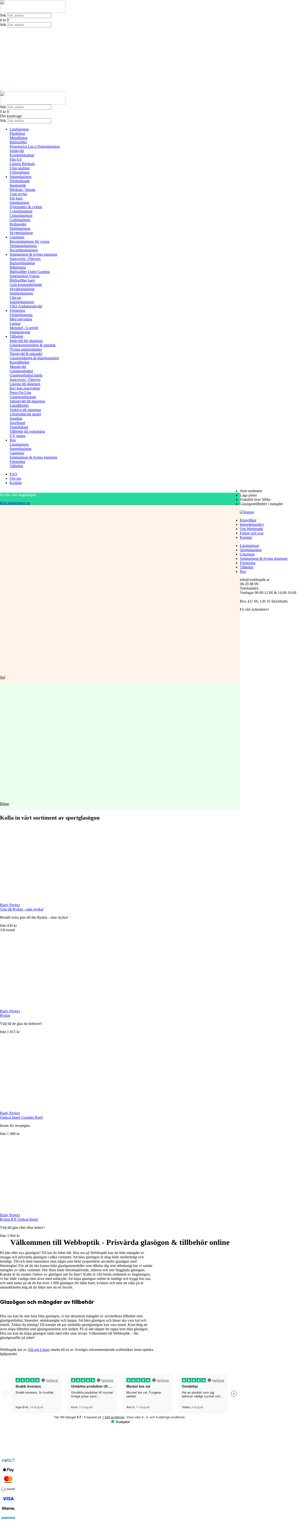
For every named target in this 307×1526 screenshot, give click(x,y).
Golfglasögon (20, 220)
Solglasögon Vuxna (24, 276)
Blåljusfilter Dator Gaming (30, 272)
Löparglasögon (21, 215)
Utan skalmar (20, 168)
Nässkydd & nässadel (26, 354)
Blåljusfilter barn (22, 280)
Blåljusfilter (18, 142)
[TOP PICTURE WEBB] (0, 89)
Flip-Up (16, 159)
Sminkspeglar (20, 332)
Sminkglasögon (21, 293)
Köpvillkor (248, 520)
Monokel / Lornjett (24, 328)
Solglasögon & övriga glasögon (33, 254)
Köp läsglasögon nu (15, 503)
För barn (16, 198)
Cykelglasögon (21, 211)
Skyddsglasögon (22, 289)
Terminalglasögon (23, 246)
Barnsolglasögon (22, 263)
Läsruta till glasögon (25, 384)
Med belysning (21, 319)
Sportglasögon (20, 177)
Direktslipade (20, 181)
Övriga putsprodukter (26, 349)
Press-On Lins (20, 392)
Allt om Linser (39, 1350)
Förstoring (17, 310)
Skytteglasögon (21, 233)
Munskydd (18, 367)
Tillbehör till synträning (27, 431)
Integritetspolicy (252, 524)
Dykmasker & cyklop (26, 207)
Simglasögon (19, 203)
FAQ (13, 474)
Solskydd (17, 151)
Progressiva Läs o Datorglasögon (35, 146)
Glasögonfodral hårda (26, 375)
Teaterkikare (19, 427)
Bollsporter (18, 224)
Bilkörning (18, 267)
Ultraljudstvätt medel (25, 414)
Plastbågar (17, 133)
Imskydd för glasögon (26, 341)
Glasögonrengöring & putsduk (33, 345)
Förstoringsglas (21, 315)
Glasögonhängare (23, 397)
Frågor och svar (252, 533)
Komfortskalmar (22, 155)
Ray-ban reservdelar (25, 388)
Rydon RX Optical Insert (19, 1219)
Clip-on (15, 298)
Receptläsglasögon (24, 250)
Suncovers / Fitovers (25, 259)
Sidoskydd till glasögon (27, 401)
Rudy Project (10, 905)
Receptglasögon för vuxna (29, 241)
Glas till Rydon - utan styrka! (22, 909)
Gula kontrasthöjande (26, 285)
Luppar (15, 323)
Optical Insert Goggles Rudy (21, 1117)
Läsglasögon (19, 129)
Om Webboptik (251, 529)
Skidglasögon (20, 228)
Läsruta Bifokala (22, 164)
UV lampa (17, 436)
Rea (13, 440)
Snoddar (16, 418)
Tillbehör (16, 336)
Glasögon (17, 237)
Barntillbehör (20, 362)
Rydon (5, 1015)
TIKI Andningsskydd (26, 306)
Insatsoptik (18, 185)
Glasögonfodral (21, 371)
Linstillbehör (19, 405)
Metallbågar (19, 138)
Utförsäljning (20, 172)
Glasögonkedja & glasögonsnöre (34, 358)
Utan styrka (18, 194)
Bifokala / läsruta (22, 190)
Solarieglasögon (22, 302)
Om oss (15, 478)
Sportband (17, 423)
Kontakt (16, 483)
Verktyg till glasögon (25, 410)
